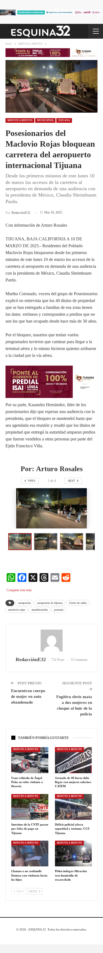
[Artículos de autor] (51, 641)
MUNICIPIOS (45, 120)
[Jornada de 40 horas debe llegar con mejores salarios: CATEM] (73, 760)
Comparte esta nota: (19, 590)
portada (58, 609)
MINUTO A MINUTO (19, 120)
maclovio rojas (16, 609)
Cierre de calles (78, 602)
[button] (47, 542)
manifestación (40, 609)
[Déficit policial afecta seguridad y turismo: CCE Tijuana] (73, 807)
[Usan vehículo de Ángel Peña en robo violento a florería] (29, 760)
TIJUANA (64, 120)
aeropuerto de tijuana (50, 602)
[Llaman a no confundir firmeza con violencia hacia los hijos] (29, 853)
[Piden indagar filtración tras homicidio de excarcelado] (73, 853)
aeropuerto (24, 602)
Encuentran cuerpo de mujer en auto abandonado (28, 696)
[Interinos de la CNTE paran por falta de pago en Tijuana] (29, 807)
